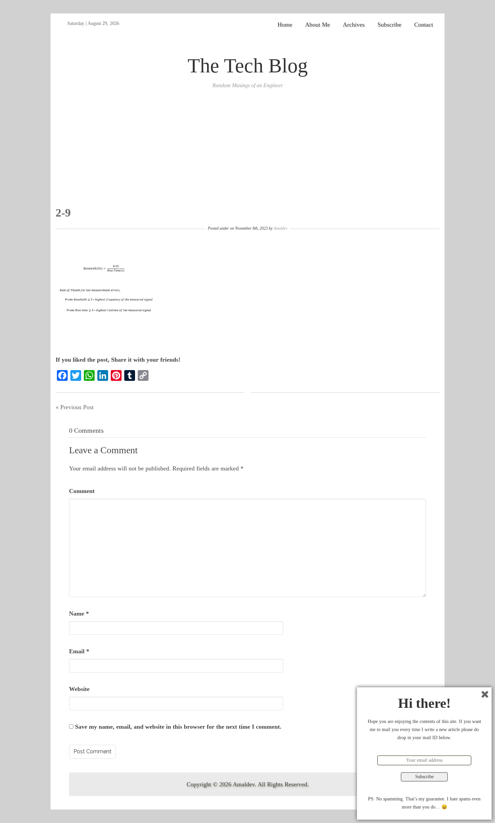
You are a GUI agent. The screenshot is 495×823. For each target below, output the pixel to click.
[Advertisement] (247, 156)
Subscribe (389, 24)
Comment (82, 491)
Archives (354, 24)
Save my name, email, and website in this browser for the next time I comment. (178, 726)
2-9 (63, 212)
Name (79, 613)
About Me (317, 24)
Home (284, 24)
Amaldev (280, 228)
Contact (423, 24)
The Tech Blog (248, 66)
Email (79, 651)
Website (79, 689)
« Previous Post (75, 407)
